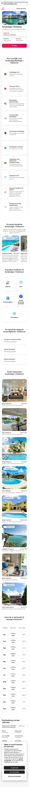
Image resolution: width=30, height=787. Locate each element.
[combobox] (14, 35)
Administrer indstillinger (14, 776)
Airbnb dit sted (21, 8)
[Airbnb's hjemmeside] (3, 8)
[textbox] (8, 41)
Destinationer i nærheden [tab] (9, 726)
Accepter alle (14, 768)
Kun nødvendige (14, 772)
